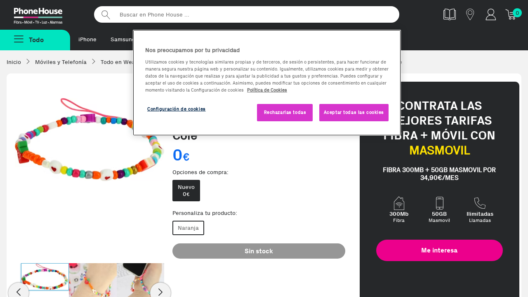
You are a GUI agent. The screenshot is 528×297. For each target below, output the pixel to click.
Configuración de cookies (176, 109)
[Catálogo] (449, 14)
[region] (267, 83)
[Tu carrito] (511, 14)
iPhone (87, 39)
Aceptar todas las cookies (354, 112)
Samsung (123, 39)
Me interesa (439, 250)
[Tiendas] (470, 14)
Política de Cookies (267, 90)
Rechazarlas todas (285, 112)
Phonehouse (45, 14)
